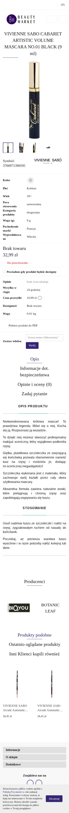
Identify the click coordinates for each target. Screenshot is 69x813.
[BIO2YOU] (18, 608)
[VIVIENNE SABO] (47, 160)
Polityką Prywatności (12, 792)
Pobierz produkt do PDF (23, 325)
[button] (34, 750)
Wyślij (32, 345)
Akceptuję (54, 798)
